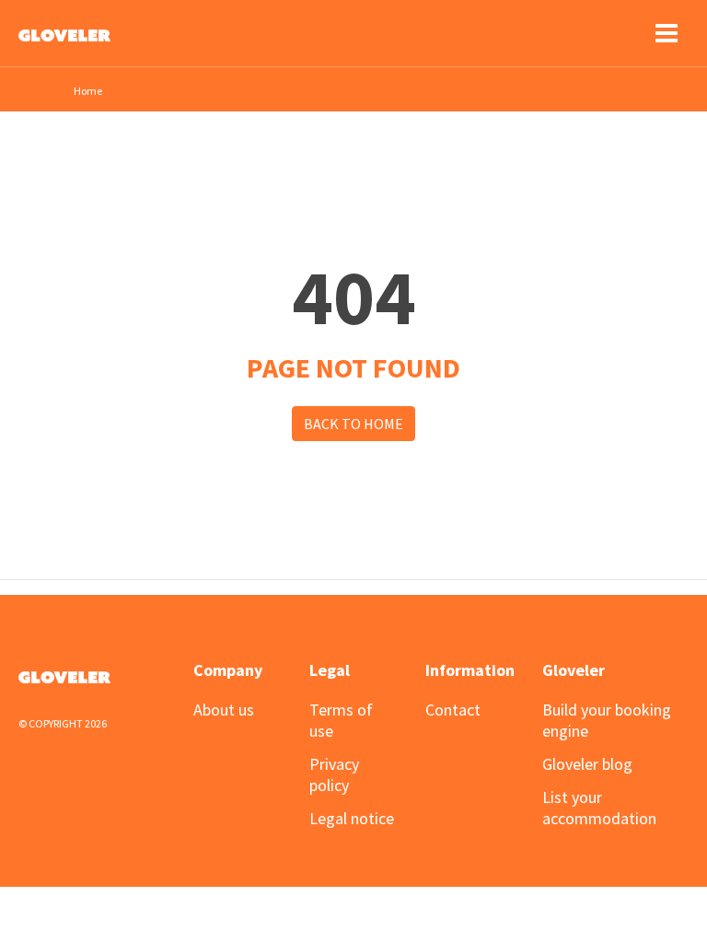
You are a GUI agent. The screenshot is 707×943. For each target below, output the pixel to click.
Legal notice (351, 818)
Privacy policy (334, 774)
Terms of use (341, 720)
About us (223, 709)
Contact (453, 709)
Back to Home (353, 423)
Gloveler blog (587, 763)
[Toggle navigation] (666, 33)
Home (88, 91)
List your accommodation (599, 807)
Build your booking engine (606, 720)
